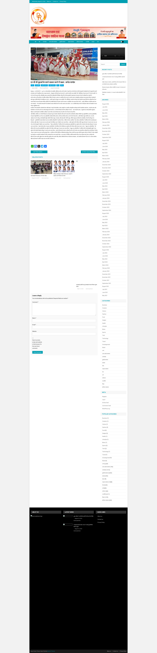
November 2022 (106, 240)
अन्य (98, 41)
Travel (103, 341)
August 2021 (105, 286)
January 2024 (105, 198)
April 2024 (105, 189)
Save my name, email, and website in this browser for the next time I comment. (37, 344)
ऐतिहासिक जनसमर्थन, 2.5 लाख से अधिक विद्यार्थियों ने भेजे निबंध (113, 93)
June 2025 (105, 146)
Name (34, 318)
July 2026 (104, 107)
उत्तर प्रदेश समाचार (53, 41)
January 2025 (105, 161)
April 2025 (105, 152)
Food (103, 317)
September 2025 (106, 137)
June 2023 (105, 219)
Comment (35, 302)
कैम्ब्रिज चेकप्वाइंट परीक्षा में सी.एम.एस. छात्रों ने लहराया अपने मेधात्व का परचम (62, 174)
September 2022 (106, 247)
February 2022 (106, 268)
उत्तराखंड (45, 41)
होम (35, 41)
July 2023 (104, 216)
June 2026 (105, 110)
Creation (104, 308)
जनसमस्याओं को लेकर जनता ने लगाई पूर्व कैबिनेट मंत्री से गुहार (113, 78)
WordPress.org (106, 408)
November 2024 (106, 167)
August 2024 (105, 177)
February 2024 (106, 195)
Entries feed (105, 402)
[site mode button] (122, 42)
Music (103, 329)
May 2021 (104, 295)
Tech (103, 335)
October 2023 (105, 207)
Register (104, 396)
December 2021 (106, 274)
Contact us (55, 1)
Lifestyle (104, 326)
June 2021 (105, 292)
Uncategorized (106, 344)
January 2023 (105, 234)
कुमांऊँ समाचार (62, 41)
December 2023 (106, 201)
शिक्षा (62, 85)
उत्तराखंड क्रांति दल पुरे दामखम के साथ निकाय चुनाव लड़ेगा (86, 285)
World (103, 347)
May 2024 (104, 186)
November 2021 (106, 277)
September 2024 (106, 174)
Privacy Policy (63, 1)
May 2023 (104, 222)
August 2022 (105, 250)
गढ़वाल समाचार (71, 41)
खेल (103, 365)
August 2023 (105, 213)
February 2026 (106, 122)
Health (104, 323)
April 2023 (105, 225)
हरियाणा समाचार (80, 41)
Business (104, 305)
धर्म (103, 375)
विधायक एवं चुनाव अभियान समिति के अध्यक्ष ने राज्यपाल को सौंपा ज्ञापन (113, 88)
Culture (104, 311)
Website (34, 331)
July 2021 (104, 289)
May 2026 (104, 113)
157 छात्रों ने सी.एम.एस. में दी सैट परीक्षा (39, 175)
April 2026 (105, 116)
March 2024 (105, 192)
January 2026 (105, 125)
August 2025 (105, 140)
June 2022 (105, 256)
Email (34, 324)
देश (39, 41)
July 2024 (104, 180)
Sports (104, 332)
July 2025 (104, 143)
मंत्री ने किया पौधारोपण (37, 152)
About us (49, 1)
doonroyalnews (44, 88)
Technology (105, 338)
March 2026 (105, 119)
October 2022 (105, 243)
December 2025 (106, 128)
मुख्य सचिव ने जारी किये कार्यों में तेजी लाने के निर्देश (112, 73)
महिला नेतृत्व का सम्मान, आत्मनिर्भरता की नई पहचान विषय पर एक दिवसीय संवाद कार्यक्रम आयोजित (114, 83)
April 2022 (105, 262)
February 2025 (106, 158)
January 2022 (105, 271)
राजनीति (87, 41)
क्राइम (93, 41)
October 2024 (105, 171)
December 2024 (106, 164)
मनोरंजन (104, 378)
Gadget (104, 320)
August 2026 (105, 104)
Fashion (104, 314)
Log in (103, 399)
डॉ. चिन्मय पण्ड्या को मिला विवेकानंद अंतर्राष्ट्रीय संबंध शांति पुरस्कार (90, 152)
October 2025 (105, 134)
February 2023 (106, 231)
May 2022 (104, 259)
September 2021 (106, 283)
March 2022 (105, 265)
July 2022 (104, 253)
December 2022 (106, 237)
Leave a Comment (55, 88)
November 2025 (106, 131)
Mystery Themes (51, 651)
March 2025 (105, 155)
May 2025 (104, 149)
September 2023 (106, 210)
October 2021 (105, 280)
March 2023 (105, 228)
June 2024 (105, 183)
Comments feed (106, 405)
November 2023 (106, 204)
